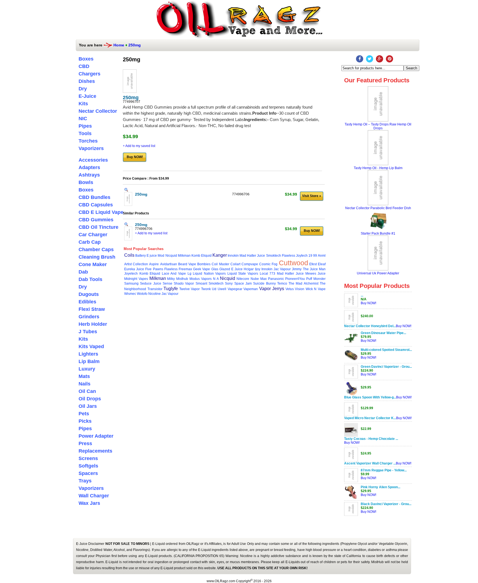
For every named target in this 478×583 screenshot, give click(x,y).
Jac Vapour (282, 269)
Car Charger (93, 234)
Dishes (87, 81)
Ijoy (257, 269)
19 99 (312, 256)
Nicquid (171, 256)
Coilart (235, 264)
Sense (167, 283)
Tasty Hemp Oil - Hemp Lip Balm (378, 168)
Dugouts (89, 294)
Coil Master (220, 264)
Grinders (89, 316)
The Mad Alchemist (303, 283)
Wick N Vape (316, 289)
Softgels (88, 466)
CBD (84, 66)
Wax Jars (89, 503)
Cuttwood (293, 263)
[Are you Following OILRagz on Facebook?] (359, 58)
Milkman (184, 256)
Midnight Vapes (136, 279)
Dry (83, 88)
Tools (85, 133)
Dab (83, 272)
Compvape (249, 264)
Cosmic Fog (268, 264)
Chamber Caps (96, 249)
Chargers (89, 74)
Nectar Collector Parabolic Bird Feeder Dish (378, 208)
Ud (214, 289)
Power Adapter (96, 436)
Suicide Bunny (264, 283)
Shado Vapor (184, 283)
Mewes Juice (315, 273)
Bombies (204, 264)
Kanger (219, 255)
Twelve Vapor (189, 289)
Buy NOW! (368, 303)
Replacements (95, 451)
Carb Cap (90, 242)
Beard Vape (187, 264)
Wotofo (142, 294)
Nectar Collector (98, 111)
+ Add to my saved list (139, 146)
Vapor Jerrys (271, 288)
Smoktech (273, 256)
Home (118, 45)
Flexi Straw (92, 309)
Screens (88, 458)
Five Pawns (154, 269)
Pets (84, 413)
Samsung (131, 283)
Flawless (288, 256)
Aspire (154, 264)
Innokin (233, 256)
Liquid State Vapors (242, 273)
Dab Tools (90, 279)
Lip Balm (89, 361)
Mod (161, 256)
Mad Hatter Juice (252, 256)
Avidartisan (168, 264)
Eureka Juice (134, 269)
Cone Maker (93, 264)
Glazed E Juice (231, 269)
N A (216, 279)
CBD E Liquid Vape (101, 212)
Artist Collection (136, 264)
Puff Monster (316, 279)
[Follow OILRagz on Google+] (379, 58)
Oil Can (87, 391)
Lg (189, 273)
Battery (140, 256)
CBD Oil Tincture (98, 227)
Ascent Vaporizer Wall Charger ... (370, 463)
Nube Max (259, 279)
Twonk (206, 289)
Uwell (222, 289)
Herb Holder (93, 324)
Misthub (182, 279)
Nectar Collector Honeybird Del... (370, 326)
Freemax (185, 269)
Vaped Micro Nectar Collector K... (370, 418)
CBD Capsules (96, 205)
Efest (313, 264)
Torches (88, 141)
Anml (322, 256)
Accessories (93, 160)
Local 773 (268, 273)
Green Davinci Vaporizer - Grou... (386, 367)
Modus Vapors (200, 279)
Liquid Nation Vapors (209, 273)
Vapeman (250, 289)
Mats (84, 376)
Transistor (154, 289)
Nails (84, 384)
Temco (282, 283)
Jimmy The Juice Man (309, 269)
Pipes (85, 126)
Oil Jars (88, 406)
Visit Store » (311, 196)
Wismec (130, 294)
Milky (171, 279)
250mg (134, 45)
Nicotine (154, 294)
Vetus (289, 289)
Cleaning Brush (97, 257)
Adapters (89, 167)
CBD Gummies (96, 219)
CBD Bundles (94, 197)
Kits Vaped (91, 346)
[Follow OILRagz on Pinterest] (389, 58)
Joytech (302, 256)
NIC (83, 118)
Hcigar (249, 269)
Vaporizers (91, 148)
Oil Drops (90, 398)
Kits (83, 103)
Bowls (86, 182)
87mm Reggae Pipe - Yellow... (384, 470)
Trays (85, 481)
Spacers (88, 473)
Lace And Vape (174, 273)
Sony (229, 283)
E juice (152, 256)
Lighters (88, 354)
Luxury (87, 369)
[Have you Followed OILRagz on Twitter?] (369, 58)
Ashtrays (89, 175)
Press (85, 443)
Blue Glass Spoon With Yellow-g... (370, 397)
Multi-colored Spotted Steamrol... (386, 350)
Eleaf (322, 264)
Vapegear (235, 289)
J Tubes (88, 331)
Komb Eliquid (201, 256)
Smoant (201, 283)
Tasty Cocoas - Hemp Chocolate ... (371, 439)
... (362, 295)
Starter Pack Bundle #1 (378, 233)
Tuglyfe (170, 288)
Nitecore (243, 279)
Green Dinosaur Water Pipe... (383, 333)
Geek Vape (201, 269)
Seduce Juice (150, 283)
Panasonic (276, 279)
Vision (299, 289)
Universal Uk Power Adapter (378, 273)
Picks (85, 421)
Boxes (86, 59)
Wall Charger (94, 495)
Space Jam (243, 283)
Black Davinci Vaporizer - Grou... (386, 504)
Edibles (87, 301)
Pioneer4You (295, 279)
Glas (214, 269)
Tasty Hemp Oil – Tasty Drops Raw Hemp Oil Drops (378, 126)
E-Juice (87, 96)
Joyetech (131, 273)
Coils (129, 255)
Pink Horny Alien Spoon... (380, 487)
